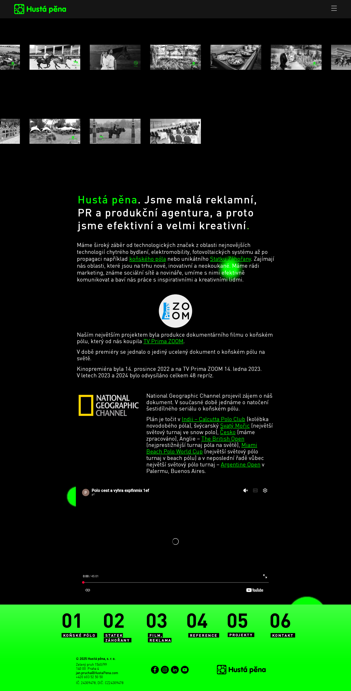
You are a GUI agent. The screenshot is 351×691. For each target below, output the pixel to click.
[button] (334, 8)
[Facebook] (155, 670)
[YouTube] (185, 670)
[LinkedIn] (175, 670)
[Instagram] (165, 670)
